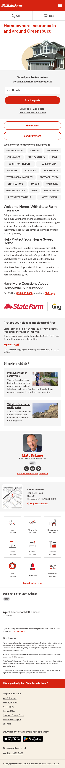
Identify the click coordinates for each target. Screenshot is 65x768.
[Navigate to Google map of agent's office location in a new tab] (38, 468)
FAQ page (50, 293)
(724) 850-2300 (24, 293)
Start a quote (32, 100)
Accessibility (8, 707)
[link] (16, 5)
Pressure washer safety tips (17, 374)
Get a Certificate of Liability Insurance (32, 473)
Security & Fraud (10, 703)
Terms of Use (9, 711)
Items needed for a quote (33, 112)
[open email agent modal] (32, 469)
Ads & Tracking (9, 698)
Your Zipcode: (14, 90)
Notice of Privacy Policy (13, 715)
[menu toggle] (60, 5)
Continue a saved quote (32, 109)
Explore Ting (10, 344)
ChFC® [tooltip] (32, 463)
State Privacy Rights (12, 720)
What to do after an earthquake (18, 406)
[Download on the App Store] (12, 739)
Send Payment (32, 135)
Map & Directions (39, 503)
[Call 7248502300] (26, 468)
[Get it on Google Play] (33, 739)
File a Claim (32, 125)
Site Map (7, 724)
